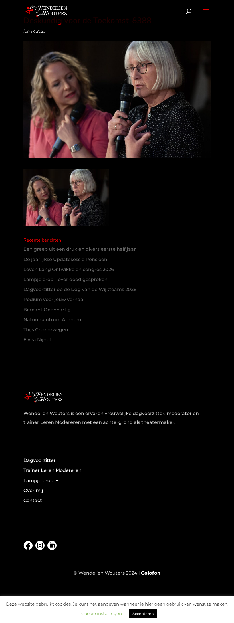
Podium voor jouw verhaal (53, 299)
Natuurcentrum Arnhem (52, 319)
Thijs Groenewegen (45, 329)
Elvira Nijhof (37, 339)
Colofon (150, 573)
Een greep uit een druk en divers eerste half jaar (79, 249)
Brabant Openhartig (47, 309)
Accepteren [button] (143, 613)
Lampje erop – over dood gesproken (65, 279)
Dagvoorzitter (39, 460)
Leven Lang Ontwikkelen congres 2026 (68, 269)
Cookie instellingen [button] (101, 613)
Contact (32, 500)
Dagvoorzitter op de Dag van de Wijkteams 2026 (79, 289)
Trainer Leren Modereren (52, 470)
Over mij (33, 490)
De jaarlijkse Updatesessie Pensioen (65, 259)
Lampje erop (38, 480)
